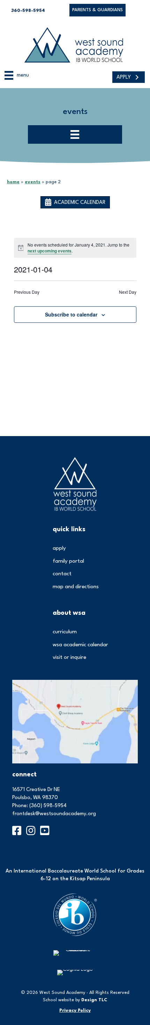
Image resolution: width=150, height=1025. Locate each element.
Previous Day (26, 292)
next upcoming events (50, 251)
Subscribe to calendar (71, 315)
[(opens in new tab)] (75, 721)
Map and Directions (76, 587)
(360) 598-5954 (48, 806)
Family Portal (68, 561)
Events (32, 182)
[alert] (75, 248)
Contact (62, 574)
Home (13, 182)
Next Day (127, 292)
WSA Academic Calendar (80, 645)
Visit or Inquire (69, 657)
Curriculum (65, 632)
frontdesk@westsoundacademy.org (54, 814)
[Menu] (75, 134)
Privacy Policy (75, 1010)
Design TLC (94, 1000)
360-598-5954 (28, 10)
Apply (59, 548)
